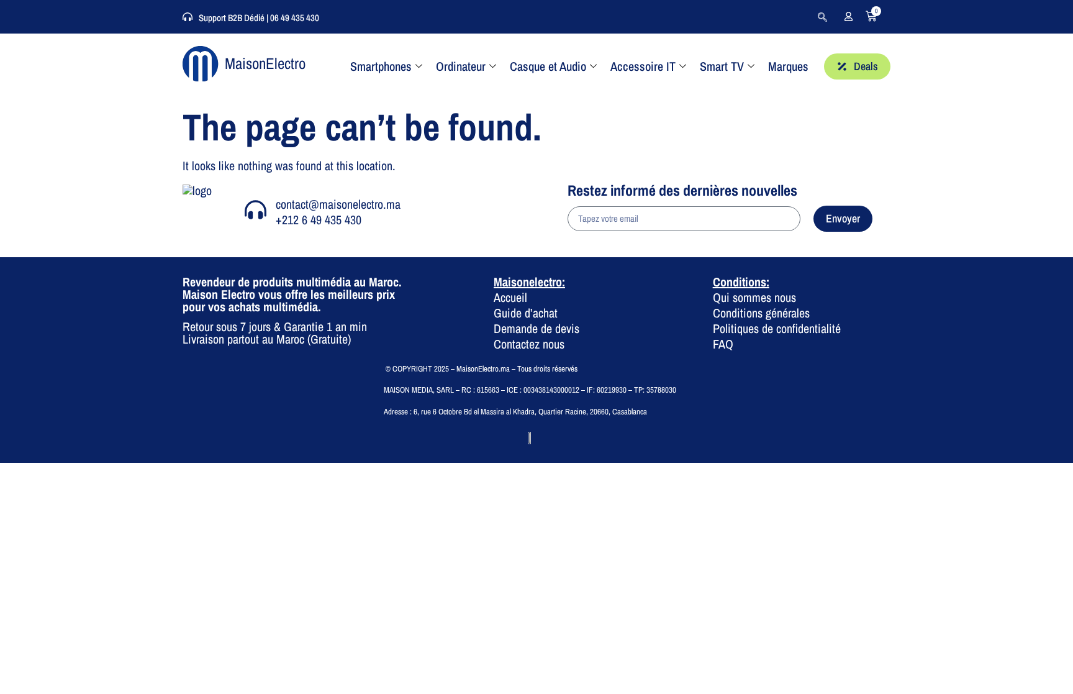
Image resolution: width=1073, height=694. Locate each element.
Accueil (510, 297)
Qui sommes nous (754, 297)
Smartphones (381, 66)
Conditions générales (761, 312)
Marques (788, 66)
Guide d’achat (526, 312)
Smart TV (722, 66)
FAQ (723, 344)
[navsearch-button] (822, 16)
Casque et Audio (548, 66)
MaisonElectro (265, 63)
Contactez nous (529, 344)
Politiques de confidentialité (777, 328)
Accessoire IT (643, 66)
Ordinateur (461, 66)
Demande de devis (536, 328)
